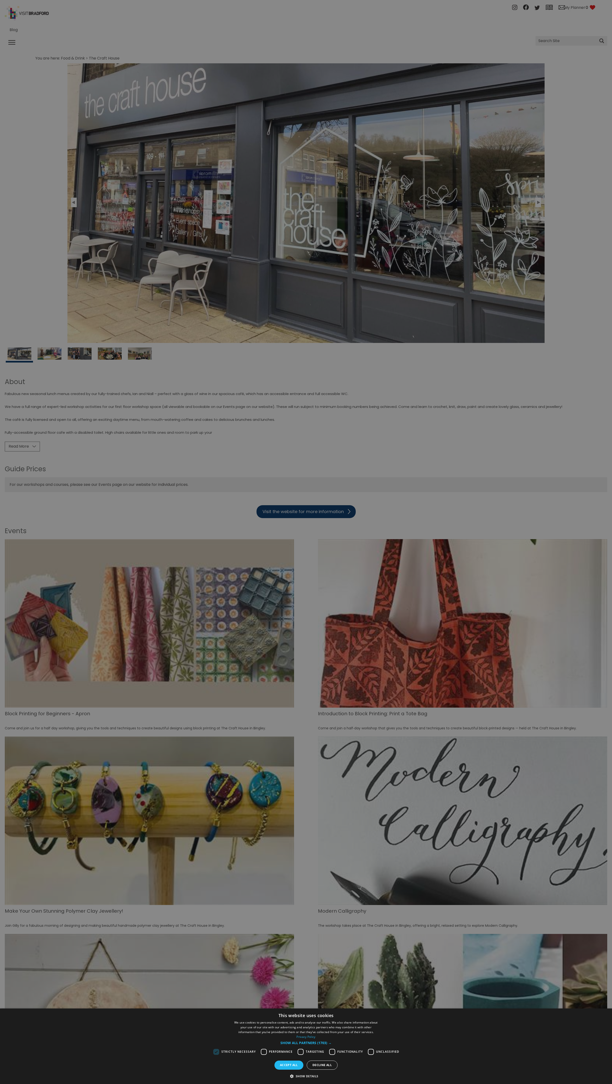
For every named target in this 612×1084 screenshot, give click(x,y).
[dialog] (306, 1046)
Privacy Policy (305, 1037)
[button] (306, 1043)
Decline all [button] (322, 1065)
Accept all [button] (289, 1065)
